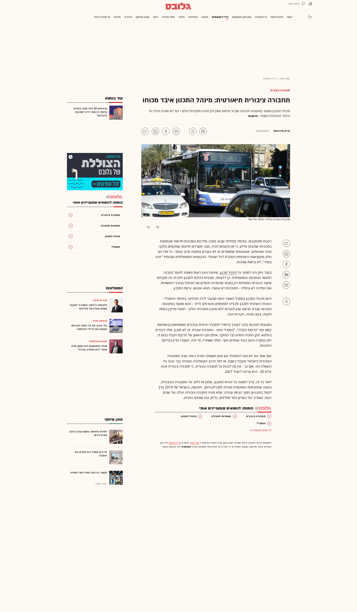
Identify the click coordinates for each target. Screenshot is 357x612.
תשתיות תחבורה (221, 416)
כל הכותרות (261, 17)
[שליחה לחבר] (176, 131)
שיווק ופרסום (142, 17)
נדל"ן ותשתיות (269, 78)
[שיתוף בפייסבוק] (166, 131)
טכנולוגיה (193, 17)
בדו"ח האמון (175, 442)
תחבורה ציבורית (280, 90)
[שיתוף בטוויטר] (145, 131)
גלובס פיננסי (277, 17)
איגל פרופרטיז (100, 300)
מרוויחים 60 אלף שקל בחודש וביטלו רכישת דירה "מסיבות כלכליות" (90, 112)
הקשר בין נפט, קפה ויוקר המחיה (88, 472)
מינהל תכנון (228, 272)
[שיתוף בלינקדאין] (286, 274)
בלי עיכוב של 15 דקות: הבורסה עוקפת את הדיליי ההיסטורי (89, 327)
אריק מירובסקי (281, 131)
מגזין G (128, 17)
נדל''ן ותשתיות (220, 17)
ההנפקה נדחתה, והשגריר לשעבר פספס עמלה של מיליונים (88, 306)
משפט (204, 17)
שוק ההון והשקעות (241, 17)
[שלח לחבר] (286, 285)
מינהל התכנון (188, 416)
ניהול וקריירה (168, 17)
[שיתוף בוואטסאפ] (155, 131)
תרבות (117, 17)
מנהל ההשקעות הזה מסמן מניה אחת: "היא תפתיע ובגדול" (89, 347)
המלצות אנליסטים (98, 341)
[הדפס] (203, 131)
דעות (155, 17)
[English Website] (310, 17)
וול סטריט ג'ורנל (102, 17)
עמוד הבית (285, 78)
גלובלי (181, 17)
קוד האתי (194, 442)
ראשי (289, 17)
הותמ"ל (261, 423)
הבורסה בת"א (100, 320)
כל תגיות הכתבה (262, 430)
